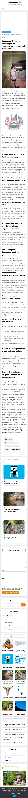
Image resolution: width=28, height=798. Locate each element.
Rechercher (14, 601)
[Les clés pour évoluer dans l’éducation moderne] (14, 527)
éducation (16, 36)
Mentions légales (8, 760)
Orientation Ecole (14, 2)
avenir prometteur (7, 34)
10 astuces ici (5, 345)
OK (14, 795)
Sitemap (6, 753)
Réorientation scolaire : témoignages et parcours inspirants (7, 698)
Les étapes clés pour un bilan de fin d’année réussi (12, 510)
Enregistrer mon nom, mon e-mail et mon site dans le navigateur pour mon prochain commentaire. (12, 589)
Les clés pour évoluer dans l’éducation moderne (11, 538)
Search (23, 604)
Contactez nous (8, 757)
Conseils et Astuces (8, 619)
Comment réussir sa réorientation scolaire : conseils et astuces (8, 713)
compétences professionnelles (16, 34)
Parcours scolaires (8, 629)
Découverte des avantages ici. (9, 272)
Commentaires (5, 556)
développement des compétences (8, 36)
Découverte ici (17, 391)
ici (23, 292)
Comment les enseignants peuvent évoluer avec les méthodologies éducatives (7, 651)
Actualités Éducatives (9, 615)
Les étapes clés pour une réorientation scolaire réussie (20, 698)
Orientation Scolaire (9, 625)
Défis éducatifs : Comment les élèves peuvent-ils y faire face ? (20, 713)
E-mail (3, 578)
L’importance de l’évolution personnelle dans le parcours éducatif (20, 651)
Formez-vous (18, 427)
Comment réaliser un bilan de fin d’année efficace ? (12, 482)
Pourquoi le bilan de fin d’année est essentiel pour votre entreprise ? (20, 666)
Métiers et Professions (9, 622)
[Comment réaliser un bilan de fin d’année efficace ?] (14, 471)
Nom (3, 570)
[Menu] (3, 8)
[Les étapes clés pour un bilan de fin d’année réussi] (14, 499)
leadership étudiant (16, 449)
